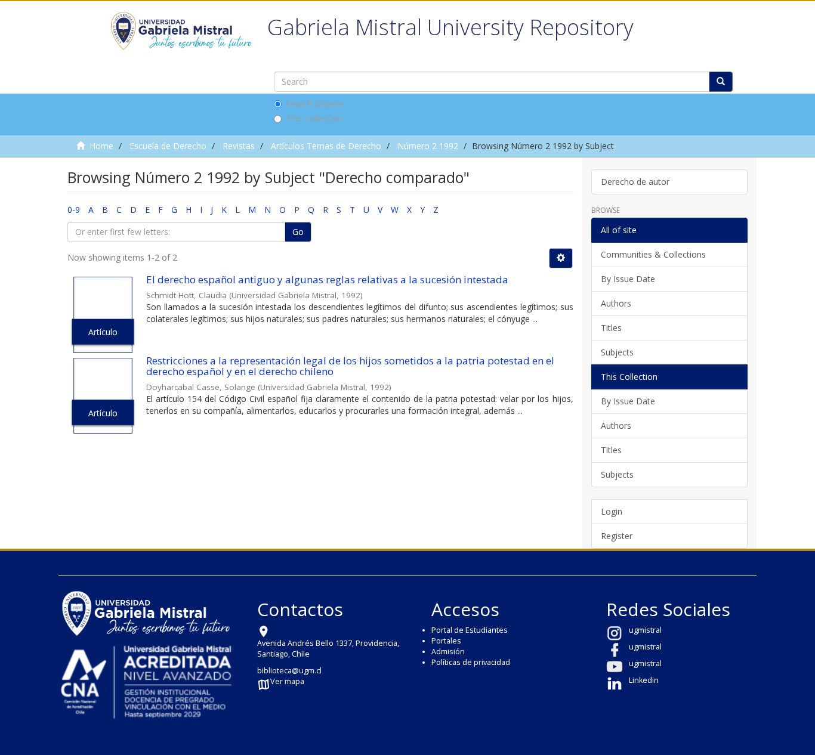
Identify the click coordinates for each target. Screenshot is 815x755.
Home (101, 145)
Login (611, 511)
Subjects (617, 352)
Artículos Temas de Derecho (326, 145)
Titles (611, 327)
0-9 (73, 209)
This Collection (314, 118)
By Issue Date (628, 278)
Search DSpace (315, 103)
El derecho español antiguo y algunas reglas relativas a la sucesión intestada (327, 279)
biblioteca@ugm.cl (289, 671)
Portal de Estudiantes (469, 630)
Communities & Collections (653, 254)
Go (298, 231)
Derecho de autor (635, 181)
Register (616, 536)
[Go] (721, 82)
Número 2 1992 (427, 145)
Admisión (448, 651)
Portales (446, 641)
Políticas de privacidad (470, 662)
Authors (616, 303)
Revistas (239, 145)
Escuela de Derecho (167, 145)
